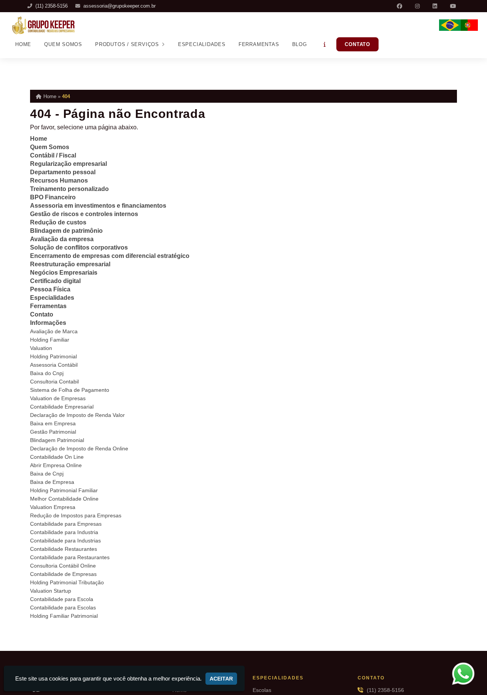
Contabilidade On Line (57, 457)
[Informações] (325, 44)
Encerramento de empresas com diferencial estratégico (109, 256)
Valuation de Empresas (58, 398)
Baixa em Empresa (53, 423)
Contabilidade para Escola (61, 599)
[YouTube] (454, 6)
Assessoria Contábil (54, 365)
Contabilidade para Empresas (66, 524)
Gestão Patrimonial (53, 432)
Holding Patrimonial (53, 356)
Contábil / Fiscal (53, 155)
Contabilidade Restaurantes (63, 549)
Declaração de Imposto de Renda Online (79, 448)
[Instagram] (418, 6)
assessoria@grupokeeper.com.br (119, 6)
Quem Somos (63, 44)
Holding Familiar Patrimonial (64, 616)
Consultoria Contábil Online (63, 566)
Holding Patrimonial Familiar (64, 490)
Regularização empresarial (68, 164)
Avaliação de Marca (54, 331)
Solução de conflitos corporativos (79, 247)
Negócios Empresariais (63, 272)
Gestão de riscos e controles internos (84, 214)
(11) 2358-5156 (51, 6)
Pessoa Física (50, 289)
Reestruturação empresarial (70, 264)
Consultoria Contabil (54, 382)
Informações (48, 323)
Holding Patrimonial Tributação (67, 582)
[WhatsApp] (468, 673)
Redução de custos (58, 222)
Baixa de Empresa (52, 482)
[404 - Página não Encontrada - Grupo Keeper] (43, 25)
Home (23, 44)
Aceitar (221, 679)
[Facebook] (400, 6)
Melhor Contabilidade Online (64, 499)
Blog (299, 44)
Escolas (262, 690)
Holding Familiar (49, 340)
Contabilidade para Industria (64, 532)
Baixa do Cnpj (47, 373)
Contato (357, 44)
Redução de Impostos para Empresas (75, 515)
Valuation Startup (50, 591)
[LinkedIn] (436, 6)
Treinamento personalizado (69, 189)
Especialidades (202, 44)
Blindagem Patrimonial (57, 440)
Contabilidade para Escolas (63, 607)
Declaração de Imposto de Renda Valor (77, 415)
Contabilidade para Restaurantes (70, 557)
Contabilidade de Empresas (63, 574)
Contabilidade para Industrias (65, 541)
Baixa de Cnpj (47, 474)
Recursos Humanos (59, 180)
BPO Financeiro (53, 197)
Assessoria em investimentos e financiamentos (98, 205)
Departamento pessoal (62, 172)
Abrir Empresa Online (56, 465)
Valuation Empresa (52, 507)
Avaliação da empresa (62, 239)
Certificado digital (55, 281)
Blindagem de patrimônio (66, 230)
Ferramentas (259, 44)
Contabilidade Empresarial (62, 407)
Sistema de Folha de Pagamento (69, 390)
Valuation (41, 348)
